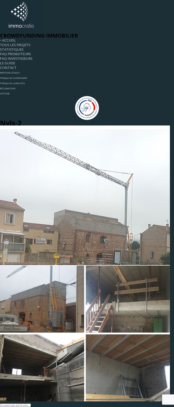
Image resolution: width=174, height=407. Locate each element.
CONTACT (8, 67)
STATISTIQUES (12, 49)
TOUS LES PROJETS (15, 44)
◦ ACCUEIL (8, 40)
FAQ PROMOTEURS (15, 53)
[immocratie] (21, 31)
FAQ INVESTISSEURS (16, 58)
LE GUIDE (7, 63)
